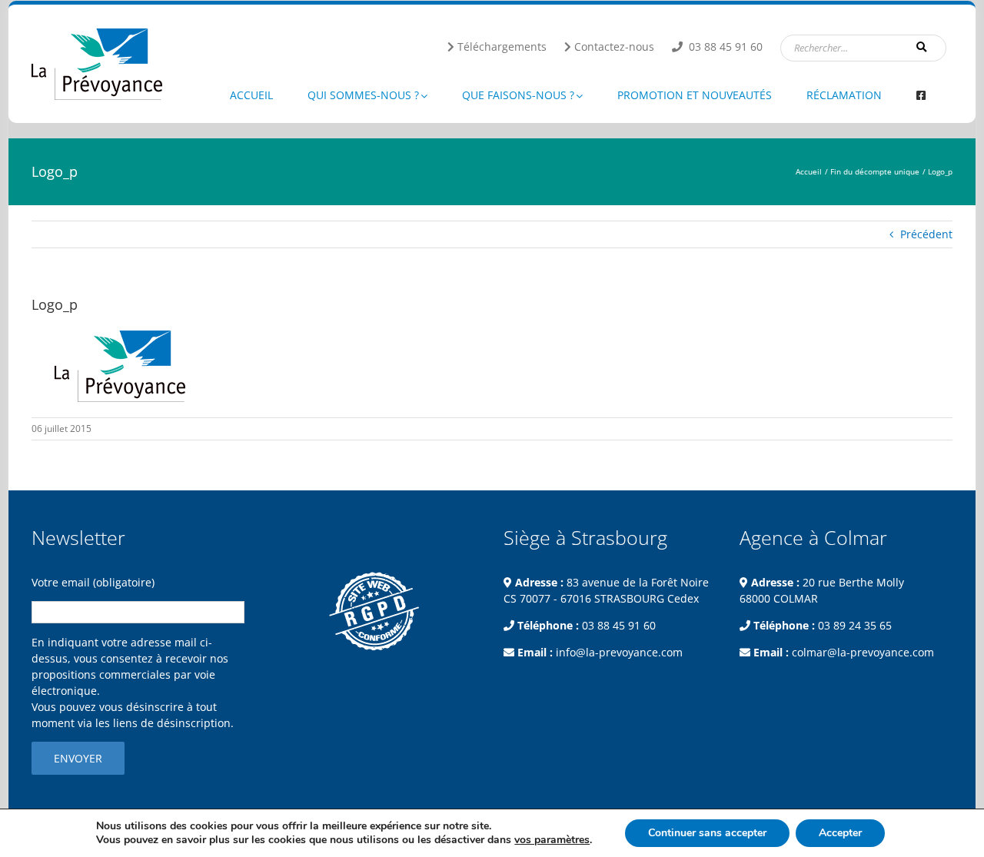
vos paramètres (552, 840)
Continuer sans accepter (707, 832)
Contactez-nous (614, 46)
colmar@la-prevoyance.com (863, 652)
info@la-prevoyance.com (619, 652)
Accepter (840, 832)
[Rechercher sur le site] (923, 47)
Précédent (926, 234)
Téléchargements (502, 46)
